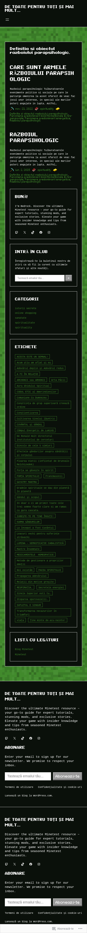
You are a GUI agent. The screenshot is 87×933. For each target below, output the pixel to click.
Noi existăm (24, 569)
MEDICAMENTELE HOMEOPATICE (35, 554)
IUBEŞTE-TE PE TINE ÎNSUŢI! (35, 516)
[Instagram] (49, 232)
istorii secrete (25, 308)
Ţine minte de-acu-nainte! (47, 620)
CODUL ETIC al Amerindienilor (36, 391)
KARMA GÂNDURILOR (28, 521)
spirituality (47, 108)
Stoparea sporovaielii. (32, 599)
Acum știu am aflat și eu (34, 362)
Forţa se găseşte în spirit (35, 470)
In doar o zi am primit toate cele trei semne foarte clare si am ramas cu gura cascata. (41, 506)
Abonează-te (67, 776)
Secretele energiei (51, 587)
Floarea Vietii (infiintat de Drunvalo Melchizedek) (43, 462)
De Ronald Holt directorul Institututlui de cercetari (35, 437)
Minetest (20, 654)
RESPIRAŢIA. (24, 587)
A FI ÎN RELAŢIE (27, 374)
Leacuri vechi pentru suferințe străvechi (38, 535)
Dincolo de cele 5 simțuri (34, 445)
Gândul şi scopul (28, 497)
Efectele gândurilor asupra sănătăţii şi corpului (42, 453)
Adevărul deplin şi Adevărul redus (40, 368)
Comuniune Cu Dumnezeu (32, 397)
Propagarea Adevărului (32, 575)
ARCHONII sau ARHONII (31, 379)
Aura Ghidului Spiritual (33, 385)
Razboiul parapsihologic (25, 120)
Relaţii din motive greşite (35, 581)
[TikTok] (32, 232)
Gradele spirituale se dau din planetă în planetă (43, 489)
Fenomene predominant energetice (47, 118)
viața (20, 620)
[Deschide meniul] (7, 19)
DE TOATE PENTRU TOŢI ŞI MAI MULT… (39, 8)
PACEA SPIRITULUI (49, 569)
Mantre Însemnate (28, 548)
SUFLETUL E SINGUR (29, 604)
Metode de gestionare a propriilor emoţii (40, 562)
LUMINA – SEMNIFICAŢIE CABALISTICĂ (40, 543)
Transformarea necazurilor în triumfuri (36, 612)
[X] (24, 232)
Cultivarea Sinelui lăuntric (36, 418)
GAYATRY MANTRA (27, 481)
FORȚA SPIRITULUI (28, 476)
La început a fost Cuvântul (35, 527)
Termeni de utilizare (19, 786)
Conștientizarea (27, 412)
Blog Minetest (24, 649)
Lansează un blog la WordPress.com (28, 795)
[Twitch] (16, 232)
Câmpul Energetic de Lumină (35, 430)
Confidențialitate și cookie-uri (60, 786)
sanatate (20, 317)
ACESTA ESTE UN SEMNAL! (32, 356)
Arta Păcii (58, 379)
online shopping (25, 312)
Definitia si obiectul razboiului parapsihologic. (39, 113)
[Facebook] (40, 232)
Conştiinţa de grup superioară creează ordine (43, 405)
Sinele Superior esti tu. (34, 593)
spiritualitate (25, 322)
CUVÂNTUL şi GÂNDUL (29, 424)
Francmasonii (54, 476)
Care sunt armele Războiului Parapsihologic (42, 73)
